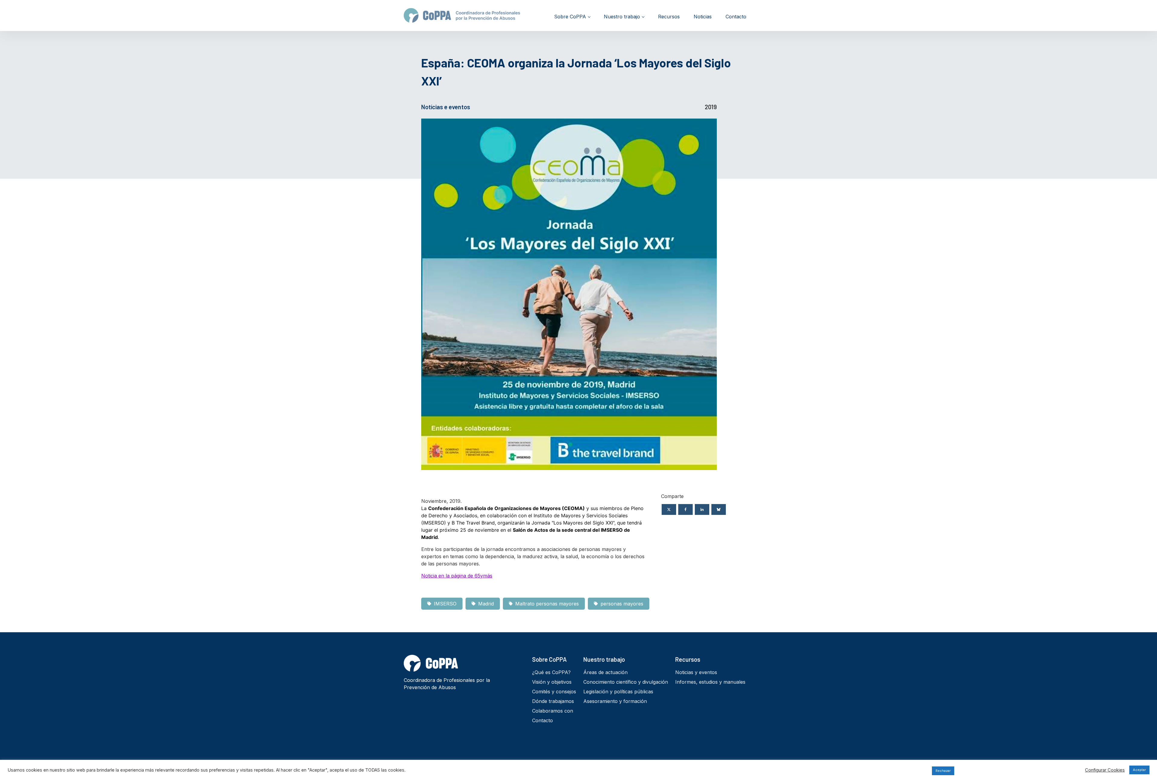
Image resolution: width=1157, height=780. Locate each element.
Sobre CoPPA (570, 17)
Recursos (669, 17)
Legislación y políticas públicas (618, 692)
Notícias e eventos (445, 106)
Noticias (703, 17)
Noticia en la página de (456, 576)
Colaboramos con (552, 711)
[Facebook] (685, 509)
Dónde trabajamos (553, 701)
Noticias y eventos (696, 672)
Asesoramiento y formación (615, 701)
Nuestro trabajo (622, 17)
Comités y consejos (554, 692)
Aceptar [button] (1139, 770)
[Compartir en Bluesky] (718, 509)
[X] (669, 509)
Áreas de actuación (605, 672)
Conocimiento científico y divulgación (625, 682)
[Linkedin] (702, 509)
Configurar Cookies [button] (1105, 770)
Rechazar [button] (943, 771)
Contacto (736, 17)
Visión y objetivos (552, 682)
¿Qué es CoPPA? (551, 672)
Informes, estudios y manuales (710, 682)
